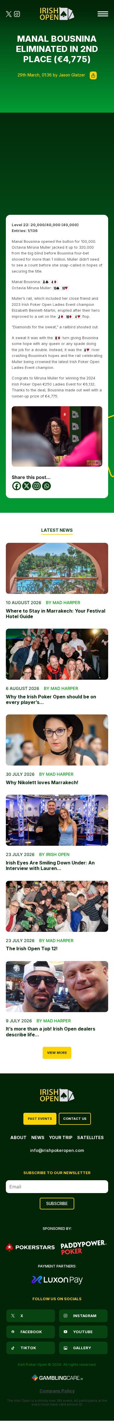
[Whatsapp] (46, 486)
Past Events (40, 1119)
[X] (26, 486)
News (37, 1137)
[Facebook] (16, 486)
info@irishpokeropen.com (57, 1150)
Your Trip (60, 1137)
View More (57, 1053)
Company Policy (57, 1390)
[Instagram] (36, 486)
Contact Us (75, 1119)
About (18, 1137)
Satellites (90, 1137)
